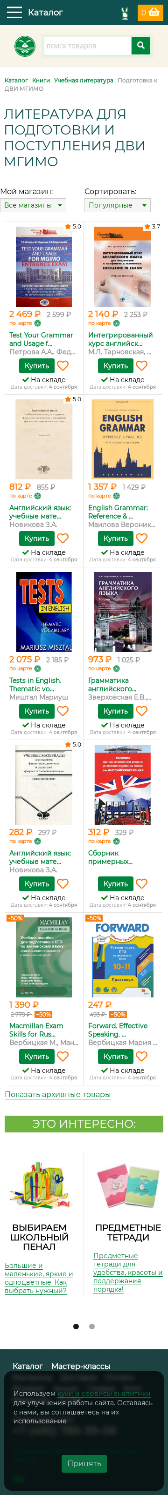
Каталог (16, 80)
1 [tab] (76, 1327)
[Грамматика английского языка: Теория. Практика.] (122, 612)
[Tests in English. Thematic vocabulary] (43, 612)
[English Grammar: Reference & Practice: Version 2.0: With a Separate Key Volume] (122, 439)
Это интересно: (84, 1124)
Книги (41, 80)
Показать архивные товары (58, 1094)
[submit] (141, 45)
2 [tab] (92, 1327)
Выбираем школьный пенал (39, 1237)
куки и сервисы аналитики (104, 1393)
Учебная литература (83, 80)
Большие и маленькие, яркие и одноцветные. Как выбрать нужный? (39, 1278)
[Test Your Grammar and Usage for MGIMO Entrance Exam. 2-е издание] (43, 267)
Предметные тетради (128, 1232)
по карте (20, 323)
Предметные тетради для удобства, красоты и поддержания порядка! (128, 1272)
